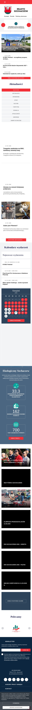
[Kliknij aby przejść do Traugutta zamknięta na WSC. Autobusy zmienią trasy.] (16, 134)
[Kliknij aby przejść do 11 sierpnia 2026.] (9, 306)
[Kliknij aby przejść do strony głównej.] (12, 2)
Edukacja (16, 110)
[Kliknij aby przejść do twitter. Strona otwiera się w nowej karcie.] (18, 692)
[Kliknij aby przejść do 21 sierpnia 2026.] (19, 309)
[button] (29, 41)
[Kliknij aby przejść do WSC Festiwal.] (16, 345)
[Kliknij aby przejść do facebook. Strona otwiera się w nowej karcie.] (9, 692)
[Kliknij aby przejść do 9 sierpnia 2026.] (26, 303)
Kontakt (7, 16)
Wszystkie (16, 90)
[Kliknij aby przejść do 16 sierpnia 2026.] (26, 306)
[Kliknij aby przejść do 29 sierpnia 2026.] (22, 313)
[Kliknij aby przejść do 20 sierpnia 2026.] (16, 309)
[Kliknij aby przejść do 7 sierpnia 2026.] (19, 303)
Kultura (16, 103)
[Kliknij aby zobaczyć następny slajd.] (29, 25)
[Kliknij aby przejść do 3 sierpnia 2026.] (6, 303)
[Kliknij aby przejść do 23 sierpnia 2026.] (26, 309)
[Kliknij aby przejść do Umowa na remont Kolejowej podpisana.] (16, 172)
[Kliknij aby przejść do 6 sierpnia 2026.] (16, 303)
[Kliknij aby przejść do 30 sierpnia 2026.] (26, 313)
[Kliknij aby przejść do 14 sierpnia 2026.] (19, 306)
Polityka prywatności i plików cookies (16, 657)
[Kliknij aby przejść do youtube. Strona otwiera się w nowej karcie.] (5, 692)
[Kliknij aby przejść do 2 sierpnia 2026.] (26, 299)
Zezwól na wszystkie (16, 707)
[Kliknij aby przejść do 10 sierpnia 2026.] (6, 306)
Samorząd (16, 117)
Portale (12, 16)
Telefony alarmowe (21, 16)
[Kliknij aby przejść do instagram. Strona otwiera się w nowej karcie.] (14, 692)
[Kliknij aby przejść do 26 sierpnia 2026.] (12, 313)
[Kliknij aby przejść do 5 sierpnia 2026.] (12, 303)
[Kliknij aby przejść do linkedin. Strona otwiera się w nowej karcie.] (22, 692)
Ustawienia (16, 703)
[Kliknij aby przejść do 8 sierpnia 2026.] (22, 303)
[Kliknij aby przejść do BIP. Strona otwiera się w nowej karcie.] (26, 692)
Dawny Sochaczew (16, 120)
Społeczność (16, 113)
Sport (16, 100)
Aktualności (16, 93)
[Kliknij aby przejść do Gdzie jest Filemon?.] (16, 211)
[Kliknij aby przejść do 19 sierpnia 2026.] (12, 309)
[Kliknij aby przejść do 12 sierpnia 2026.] (12, 306)
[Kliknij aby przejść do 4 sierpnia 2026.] (9, 303)
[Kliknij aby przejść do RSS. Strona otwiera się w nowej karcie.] (28, 146)
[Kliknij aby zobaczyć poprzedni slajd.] (3, 25)
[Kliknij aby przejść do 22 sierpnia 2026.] (22, 309)
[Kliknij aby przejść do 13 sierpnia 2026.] (16, 306)
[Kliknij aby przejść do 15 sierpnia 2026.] (22, 306)
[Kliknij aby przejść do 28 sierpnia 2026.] (19, 313)
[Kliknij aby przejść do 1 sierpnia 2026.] (22, 299)
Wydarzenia (16, 97)
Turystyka (16, 107)
